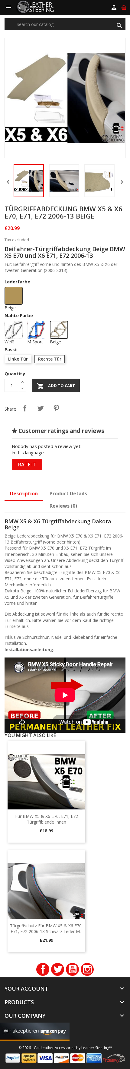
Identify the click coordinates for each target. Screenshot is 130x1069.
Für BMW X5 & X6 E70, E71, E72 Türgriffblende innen (46, 819)
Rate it (27, 464)
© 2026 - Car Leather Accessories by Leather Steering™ (65, 1047)
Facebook (42, 969)
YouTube (72, 969)
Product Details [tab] (68, 493)
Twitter (57, 969)
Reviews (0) (63, 506)
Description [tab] (24, 493)
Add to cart (56, 386)
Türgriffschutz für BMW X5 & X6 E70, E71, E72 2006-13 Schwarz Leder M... (46, 929)
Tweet (40, 408)
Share (25, 408)
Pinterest (56, 408)
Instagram (87, 969)
